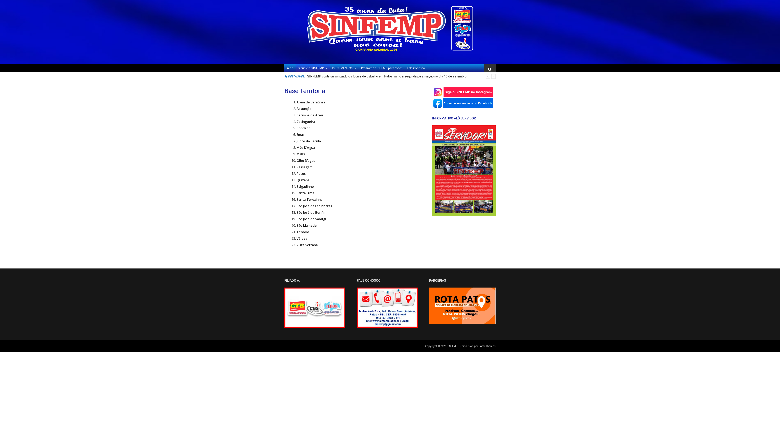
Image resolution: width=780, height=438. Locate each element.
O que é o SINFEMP (311, 68)
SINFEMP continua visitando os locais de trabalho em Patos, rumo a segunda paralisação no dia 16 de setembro (387, 76)
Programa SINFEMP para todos (382, 68)
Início (289, 68)
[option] (401, 76)
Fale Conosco (416, 68)
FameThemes (487, 346)
